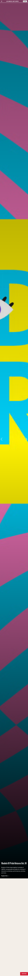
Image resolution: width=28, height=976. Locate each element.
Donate (25, 1)
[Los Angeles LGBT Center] (12, 1)
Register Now (4, 875)
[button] (1, 439)
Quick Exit (24, 973)
